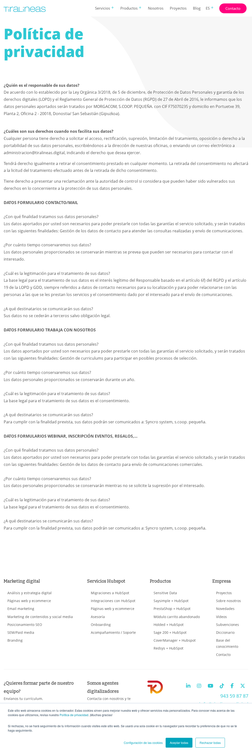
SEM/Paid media (20, 632)
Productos (129, 8)
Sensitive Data (165, 593)
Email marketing (20, 608)
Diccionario (225, 632)
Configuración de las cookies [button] (143, 742)
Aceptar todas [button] (179, 742)
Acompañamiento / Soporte (113, 632)
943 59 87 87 (234, 696)
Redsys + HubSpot (168, 648)
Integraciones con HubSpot (113, 600)
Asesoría (98, 616)
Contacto (232, 8)
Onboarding (101, 624)
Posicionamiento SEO (24, 624)
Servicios (102, 8)
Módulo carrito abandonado (177, 616)
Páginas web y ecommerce (29, 600)
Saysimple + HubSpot (171, 600)
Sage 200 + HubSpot (170, 632)
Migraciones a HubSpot (110, 593)
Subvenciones (227, 624)
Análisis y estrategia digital (29, 593)
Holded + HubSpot (169, 624)
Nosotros (155, 8)
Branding (15, 640)
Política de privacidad (74, 715)
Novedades (225, 608)
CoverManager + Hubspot (175, 640)
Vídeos (221, 616)
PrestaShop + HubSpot (172, 608)
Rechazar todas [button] (210, 742)
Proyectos (178, 8)
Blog (197, 8)
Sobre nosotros (228, 600)
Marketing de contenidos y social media (40, 616)
